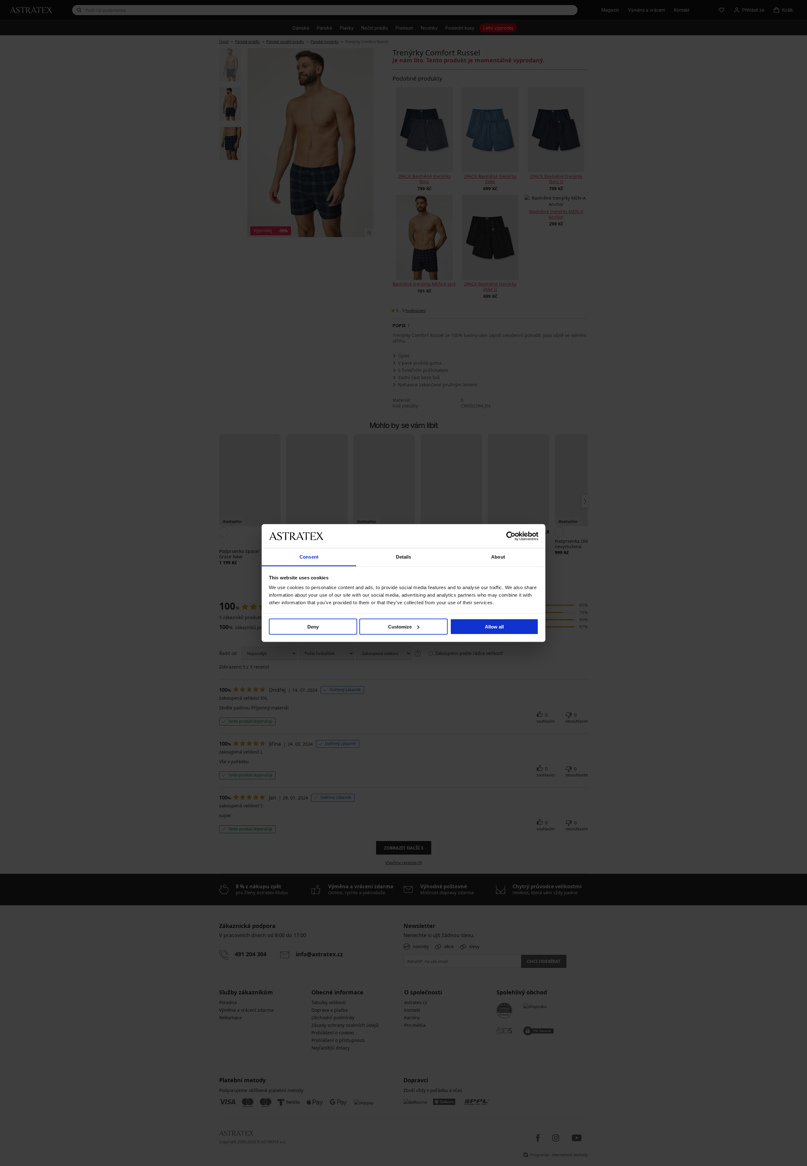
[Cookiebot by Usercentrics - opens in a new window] (510, 536)
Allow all (494, 626)
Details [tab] (403, 557)
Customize (400, 626)
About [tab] (498, 557)
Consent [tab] (308, 557)
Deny (313, 626)
